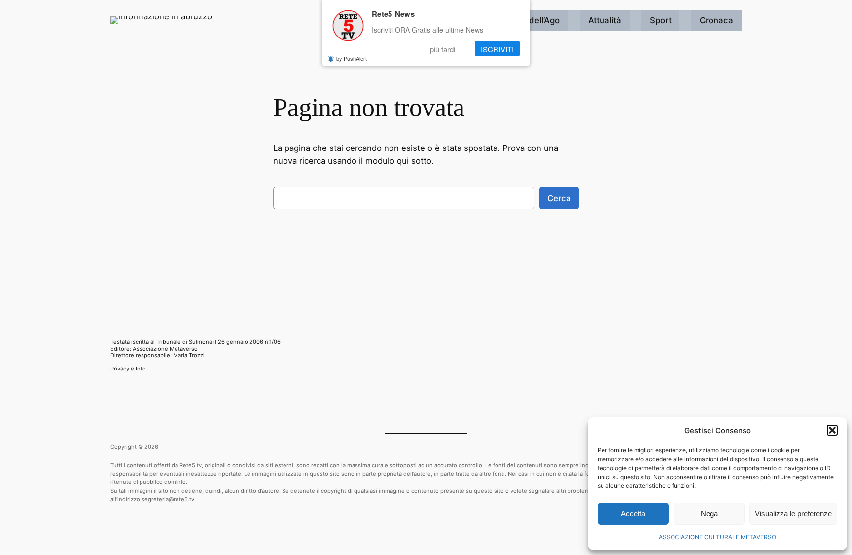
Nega (709, 513)
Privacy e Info (128, 368)
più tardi (442, 48)
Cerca (559, 198)
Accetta (633, 513)
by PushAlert (351, 58)
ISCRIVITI (497, 48)
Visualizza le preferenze (793, 513)
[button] (832, 430)
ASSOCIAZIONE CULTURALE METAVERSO (717, 537)
